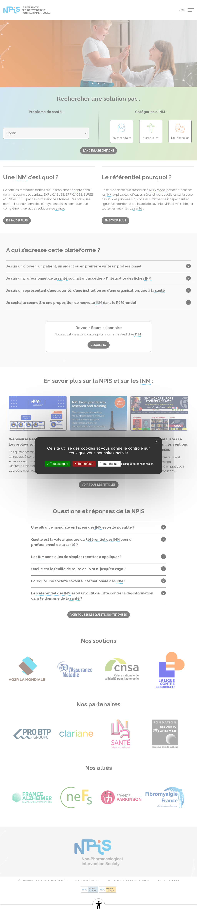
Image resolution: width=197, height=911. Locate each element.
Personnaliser (109, 463)
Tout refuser (85, 463)
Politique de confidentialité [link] (137, 463)
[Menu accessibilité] (98, 904)
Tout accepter (58, 463)
